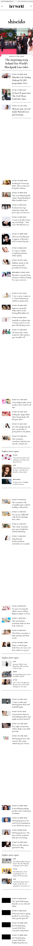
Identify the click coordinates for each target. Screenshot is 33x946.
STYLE (11, 56)
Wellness (16, 272)
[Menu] (31, 6)
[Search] (2, 6)
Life (14, 465)
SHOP (15, 671)
